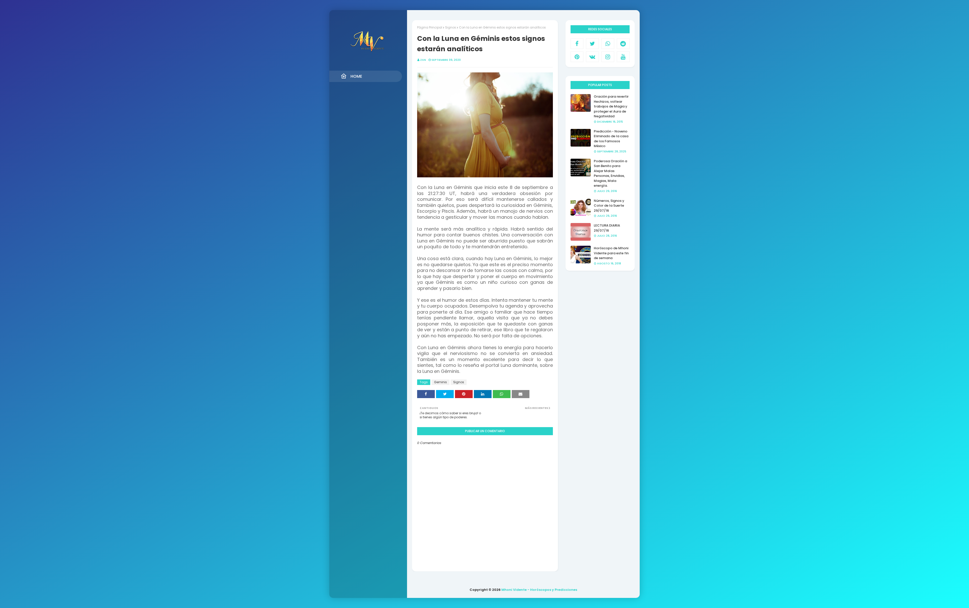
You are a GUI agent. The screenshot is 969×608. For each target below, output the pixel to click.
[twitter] (592, 43)
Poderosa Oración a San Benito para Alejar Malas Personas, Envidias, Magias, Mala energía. (610, 173)
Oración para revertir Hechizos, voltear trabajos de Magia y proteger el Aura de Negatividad (611, 106)
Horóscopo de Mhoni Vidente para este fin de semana (611, 253)
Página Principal (429, 27)
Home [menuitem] (356, 76)
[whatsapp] (607, 43)
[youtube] (623, 56)
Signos (450, 27)
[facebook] (577, 43)
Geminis (440, 382)
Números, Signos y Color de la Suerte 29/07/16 (609, 205)
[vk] (592, 56)
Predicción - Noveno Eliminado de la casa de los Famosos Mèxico (611, 139)
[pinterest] (577, 56)
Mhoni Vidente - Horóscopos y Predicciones (539, 589)
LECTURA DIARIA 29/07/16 (607, 228)
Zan (423, 60)
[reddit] (623, 43)
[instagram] (607, 56)
